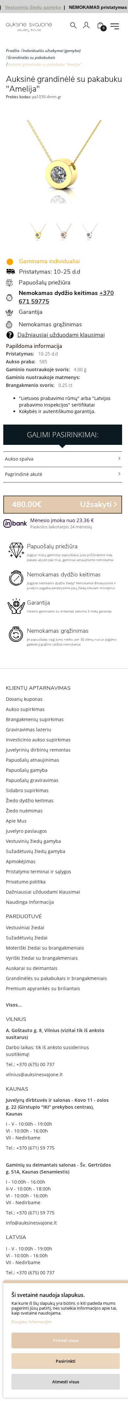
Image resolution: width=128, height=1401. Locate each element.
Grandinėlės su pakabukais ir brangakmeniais (56, 978)
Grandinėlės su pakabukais (31, 57)
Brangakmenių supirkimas (35, 719)
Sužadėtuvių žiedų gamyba (35, 851)
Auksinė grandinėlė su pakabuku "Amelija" (45, 64)
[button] (62, 459)
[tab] (62, 459)
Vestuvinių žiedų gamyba (33, 841)
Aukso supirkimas (25, 709)
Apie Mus (16, 821)
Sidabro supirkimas (27, 790)
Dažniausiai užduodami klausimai (61, 335)
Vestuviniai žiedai (25, 927)
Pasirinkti (65, 1361)
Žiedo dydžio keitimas (29, 800)
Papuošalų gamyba (27, 770)
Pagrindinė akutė (23, 474)
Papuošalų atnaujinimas (32, 760)
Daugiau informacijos (31, 1321)
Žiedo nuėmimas (24, 811)
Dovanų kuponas (24, 699)
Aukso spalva (19, 459)
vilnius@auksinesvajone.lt (34, 1074)
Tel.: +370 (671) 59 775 (30, 1148)
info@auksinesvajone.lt (31, 1223)
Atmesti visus (65, 1382)
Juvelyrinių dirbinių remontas (38, 750)
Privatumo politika (26, 882)
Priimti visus (65, 1340)
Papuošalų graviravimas (32, 780)
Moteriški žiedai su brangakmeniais (45, 948)
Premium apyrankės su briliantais (43, 988)
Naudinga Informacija (30, 902)
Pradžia (12, 50)
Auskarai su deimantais (31, 968)
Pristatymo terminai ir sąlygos (38, 871)
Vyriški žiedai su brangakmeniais (42, 958)
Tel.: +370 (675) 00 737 (30, 1064)
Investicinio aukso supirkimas (38, 740)
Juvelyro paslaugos (26, 831)
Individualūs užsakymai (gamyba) (51, 50)
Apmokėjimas (20, 861)
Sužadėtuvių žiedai (27, 938)
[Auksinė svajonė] (29, 27)
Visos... (14, 1005)
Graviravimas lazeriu (28, 729)
